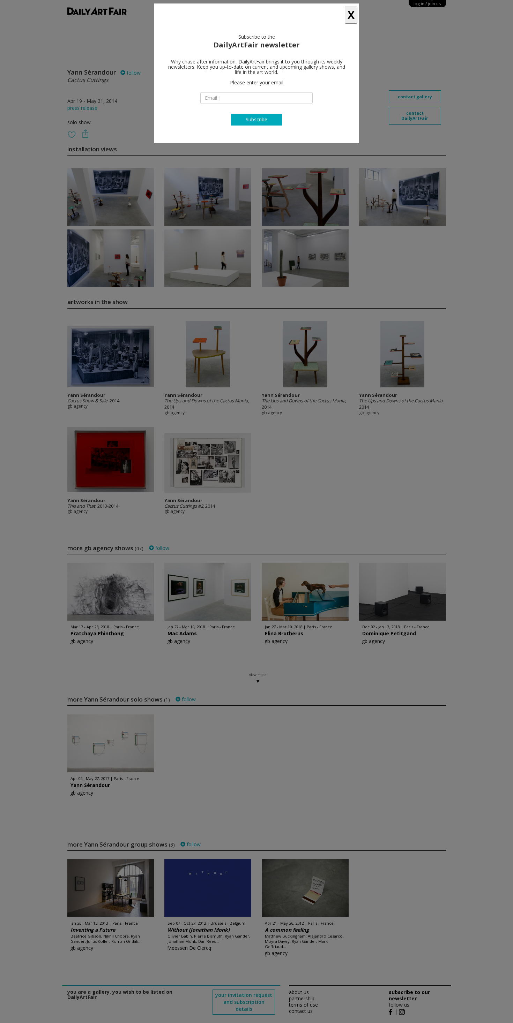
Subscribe (256, 119)
